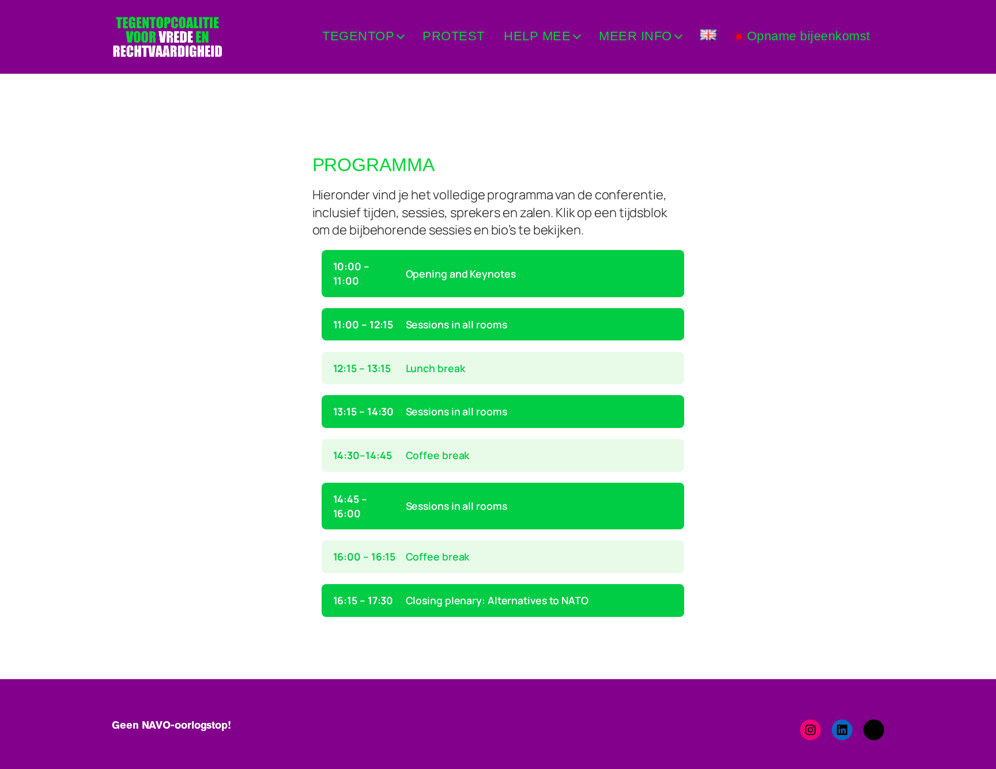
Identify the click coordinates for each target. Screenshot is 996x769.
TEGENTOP (358, 36)
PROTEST (453, 36)
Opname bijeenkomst (808, 36)
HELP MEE (537, 36)
